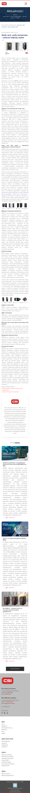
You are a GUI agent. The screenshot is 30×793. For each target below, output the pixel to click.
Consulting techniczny (7, 728)
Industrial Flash (5, 760)
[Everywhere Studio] (15, 785)
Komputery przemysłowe (8, 756)
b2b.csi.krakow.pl (6, 741)
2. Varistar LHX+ (5, 390)
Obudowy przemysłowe (7, 758)
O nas (3, 724)
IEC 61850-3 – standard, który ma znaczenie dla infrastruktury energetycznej (12, 610)
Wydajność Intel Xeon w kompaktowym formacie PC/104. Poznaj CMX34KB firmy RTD (14, 464)
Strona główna (5, 25)
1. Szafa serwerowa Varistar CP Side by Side (12, 388)
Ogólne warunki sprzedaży (15, 791)
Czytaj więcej (11, 517)
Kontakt (3, 733)
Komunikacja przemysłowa (8, 764)
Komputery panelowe (7, 754)
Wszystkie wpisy (15, 668)
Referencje (4, 729)
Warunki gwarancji (6, 773)
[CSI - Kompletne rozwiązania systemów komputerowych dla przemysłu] (8, 680)
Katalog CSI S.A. (5, 765)
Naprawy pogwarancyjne (8, 775)
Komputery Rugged (6, 762)
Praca (3, 731)
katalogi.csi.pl (5, 745)
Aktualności (13, 25)
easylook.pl (4, 747)
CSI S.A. (16, 32)
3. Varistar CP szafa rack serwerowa (10, 392)
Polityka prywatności (15, 790)
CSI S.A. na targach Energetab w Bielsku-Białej (14, 539)
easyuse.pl (4, 743)
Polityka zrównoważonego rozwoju (15, 788)
